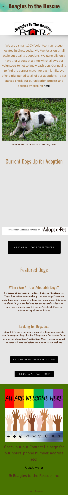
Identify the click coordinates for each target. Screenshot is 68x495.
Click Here (34, 467)
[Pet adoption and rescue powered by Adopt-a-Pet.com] (53, 230)
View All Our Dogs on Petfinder (34, 247)
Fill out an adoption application (34, 359)
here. (47, 86)
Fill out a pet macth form (34, 374)
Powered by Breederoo (34, 491)
